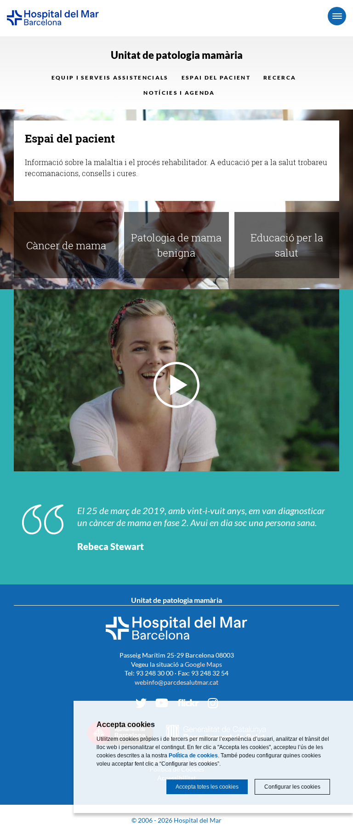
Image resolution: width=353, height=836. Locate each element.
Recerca (279, 77)
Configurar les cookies (292, 787)
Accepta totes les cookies (207, 787)
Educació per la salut (287, 245)
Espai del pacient (216, 77)
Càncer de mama (66, 245)
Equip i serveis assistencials (110, 77)
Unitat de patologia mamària (177, 55)
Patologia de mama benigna (176, 245)
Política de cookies (193, 755)
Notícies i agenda (179, 92)
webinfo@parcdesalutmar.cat (176, 682)
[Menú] (337, 16)
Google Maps (203, 664)
